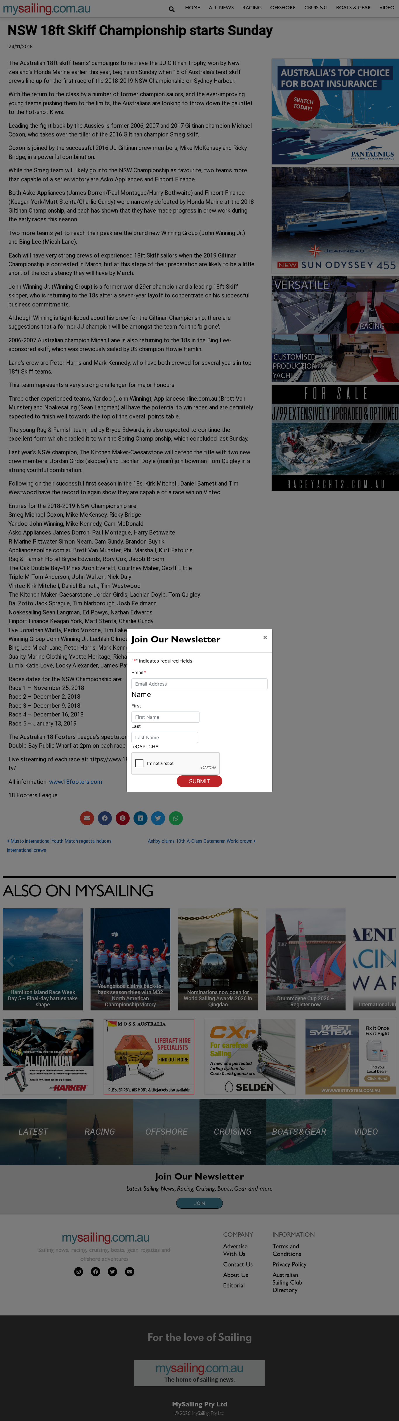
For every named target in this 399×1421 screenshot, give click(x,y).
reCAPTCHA (145, 746)
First (136, 706)
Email (138, 672)
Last (136, 726)
